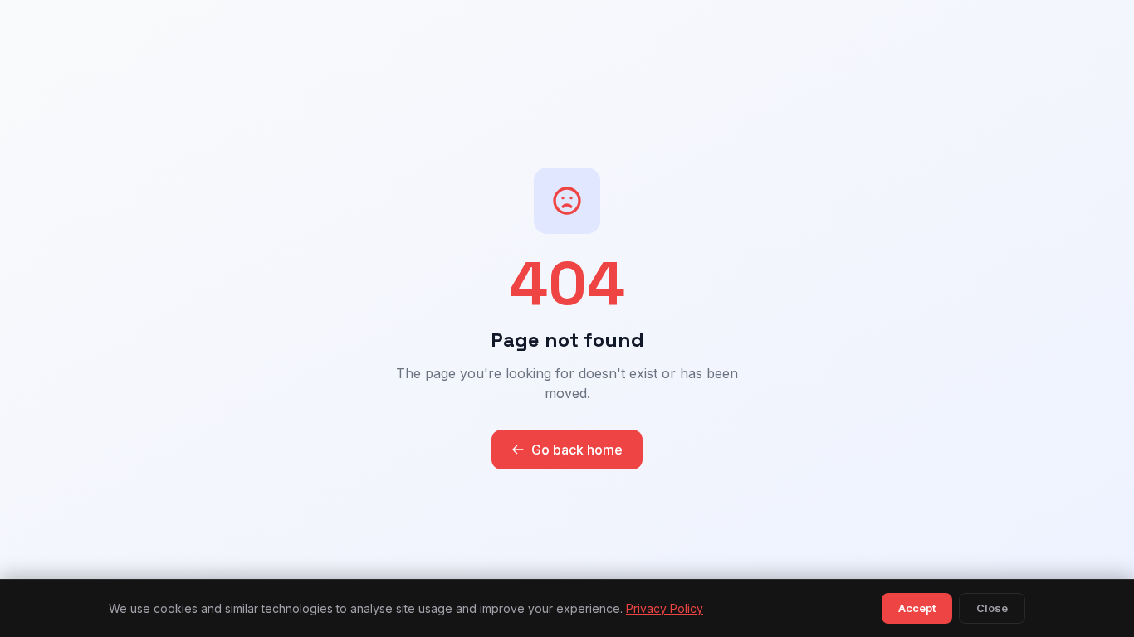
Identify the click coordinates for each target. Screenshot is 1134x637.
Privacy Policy (664, 608)
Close (992, 608)
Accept (917, 608)
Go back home (577, 449)
